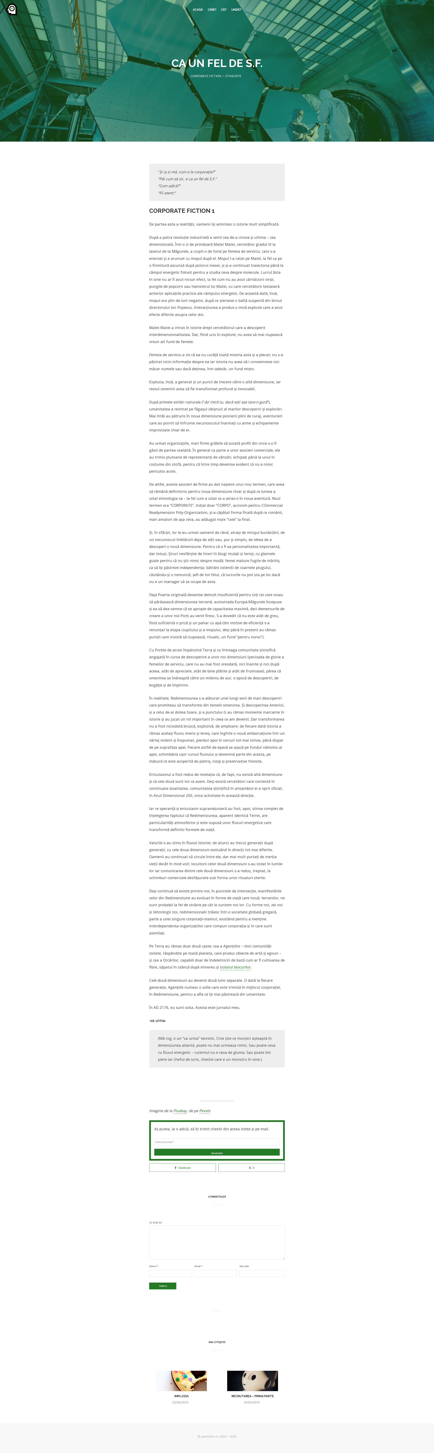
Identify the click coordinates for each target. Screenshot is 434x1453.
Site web (244, 1266)
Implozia (181, 1396)
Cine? (212, 9)
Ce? (224, 9)
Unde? (236, 9)
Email (198, 1266)
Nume (153, 1266)
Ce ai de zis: (155, 1222)
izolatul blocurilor (235, 967)
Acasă (198, 9)
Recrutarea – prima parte (253, 1396)
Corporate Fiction (206, 76)
